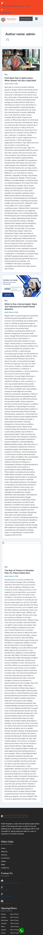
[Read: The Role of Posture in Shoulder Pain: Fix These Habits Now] (21, 552)
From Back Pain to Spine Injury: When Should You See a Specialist (20, 79)
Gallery (3, 861)
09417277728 (5, 13)
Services (4, 855)
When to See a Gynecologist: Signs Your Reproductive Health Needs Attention (21, 306)
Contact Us (5, 868)
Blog (6, 74)
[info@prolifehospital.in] (2, 901)
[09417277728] (2, 10)
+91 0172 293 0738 (6, 896)
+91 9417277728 (5, 890)
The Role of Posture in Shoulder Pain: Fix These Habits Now (19, 571)
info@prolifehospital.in (6, 903)
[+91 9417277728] (2, 887)
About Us (4, 851)
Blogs (3, 864)
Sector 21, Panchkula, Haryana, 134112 (10, 883)
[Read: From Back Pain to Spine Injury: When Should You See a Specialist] (21, 60)
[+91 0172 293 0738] (2, 894)
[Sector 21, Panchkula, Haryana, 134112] (2, 881)
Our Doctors (5, 858)
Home (3, 848)
